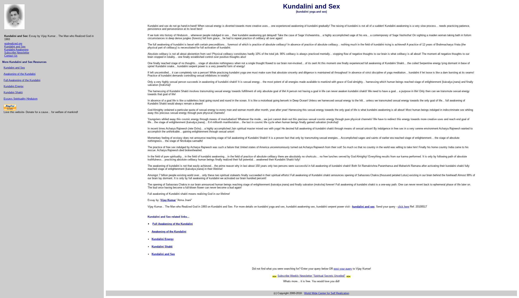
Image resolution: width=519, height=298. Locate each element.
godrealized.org (13, 43)
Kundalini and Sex (15, 46)
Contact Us (10, 55)
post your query (343, 268)
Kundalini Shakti (13, 92)
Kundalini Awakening (16, 49)
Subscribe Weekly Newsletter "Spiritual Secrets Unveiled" (311, 275)
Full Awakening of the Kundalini (22, 80)
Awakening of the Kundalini (19, 73)
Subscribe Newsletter (16, 52)
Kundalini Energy (14, 86)
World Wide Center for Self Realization (326, 293)
